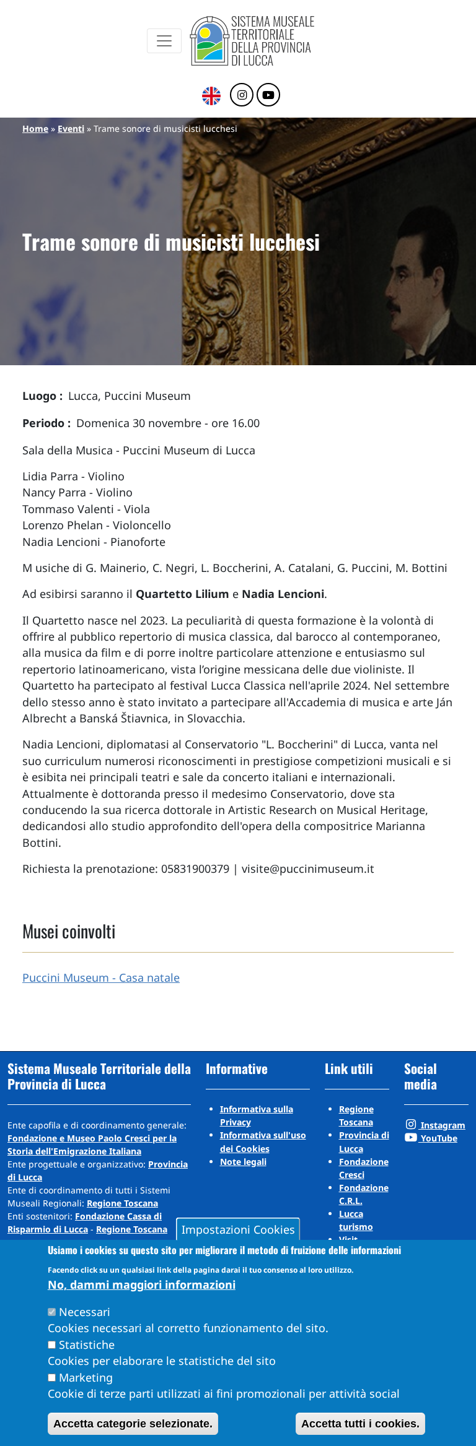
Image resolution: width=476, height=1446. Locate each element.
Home (35, 128)
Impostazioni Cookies (238, 1229)
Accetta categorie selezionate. (133, 1424)
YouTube (437, 1138)
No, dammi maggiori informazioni (142, 1284)
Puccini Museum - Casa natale (101, 977)
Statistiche (87, 1344)
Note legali (243, 1161)
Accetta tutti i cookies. (360, 1424)
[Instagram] (242, 95)
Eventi (71, 128)
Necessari (84, 1311)
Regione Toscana (122, 1203)
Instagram (441, 1125)
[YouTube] (268, 95)
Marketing (86, 1377)
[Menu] (164, 40)
